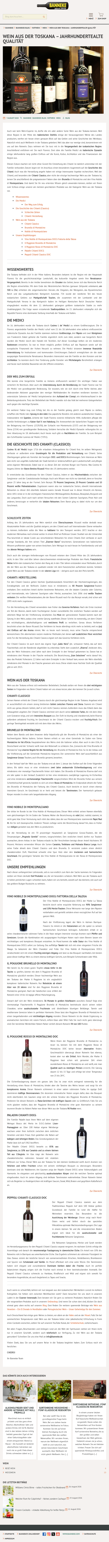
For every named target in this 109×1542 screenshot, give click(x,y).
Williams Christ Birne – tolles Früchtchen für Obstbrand (40, 1487)
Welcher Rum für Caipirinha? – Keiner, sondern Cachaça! (40, 1498)
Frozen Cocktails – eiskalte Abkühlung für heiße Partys (39, 1510)
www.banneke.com (71, 1534)
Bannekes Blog (23, 28)
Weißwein (10, 1472)
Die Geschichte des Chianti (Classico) (32, 208)
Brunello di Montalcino (35, 227)
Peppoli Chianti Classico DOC (38, 254)
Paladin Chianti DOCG (34, 250)
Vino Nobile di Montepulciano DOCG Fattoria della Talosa (50, 239)
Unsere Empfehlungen (26, 235)
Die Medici (21, 200)
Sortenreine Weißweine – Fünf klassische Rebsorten (54, 1409)
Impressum (9, 1538)
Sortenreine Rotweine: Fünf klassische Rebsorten (89, 1405)
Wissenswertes (22, 196)
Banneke (9, 28)
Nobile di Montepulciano (36, 231)
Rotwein (36, 28)
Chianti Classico (32, 223)
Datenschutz (90, 1534)
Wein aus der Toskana (25, 220)
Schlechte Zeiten (32, 212)
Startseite (9, 1534)
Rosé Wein (10, 1468)
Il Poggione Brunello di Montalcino (40, 243)
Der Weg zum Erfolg (34, 204)
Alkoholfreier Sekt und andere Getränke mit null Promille (19, 1410)
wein (44, 28)
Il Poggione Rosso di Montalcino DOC (41, 246)
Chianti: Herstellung (34, 216)
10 (105, 1472)
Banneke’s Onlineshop (29, 1534)
